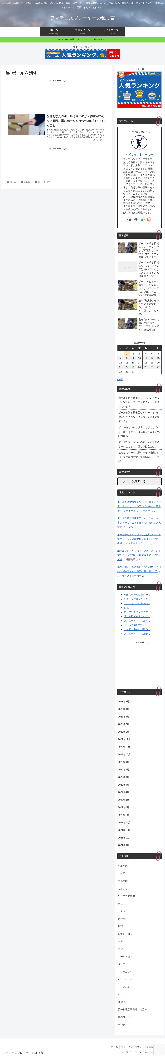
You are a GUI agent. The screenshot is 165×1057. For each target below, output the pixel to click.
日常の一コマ (125, 933)
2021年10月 (124, 837)
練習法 (121, 1002)
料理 (120, 926)
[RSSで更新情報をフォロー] (148, 219)
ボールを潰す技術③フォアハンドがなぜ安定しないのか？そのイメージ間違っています (139, 402)
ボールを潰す (125, 956)
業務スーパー (125, 1017)
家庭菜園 (123, 881)
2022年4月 (123, 792)
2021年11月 (124, 830)
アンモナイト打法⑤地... (137, 633)
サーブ (121, 964)
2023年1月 (123, 731)
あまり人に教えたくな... (137, 599)
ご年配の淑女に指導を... (137, 629)
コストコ (123, 911)
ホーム (114, 1047)
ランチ (121, 1024)
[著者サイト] (129, 219)
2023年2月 (123, 724)
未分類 (121, 873)
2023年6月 (123, 701)
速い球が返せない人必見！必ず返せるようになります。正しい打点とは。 (139, 444)
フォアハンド (125, 986)
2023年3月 (123, 716)
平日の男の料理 (126, 896)
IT (127, 527)
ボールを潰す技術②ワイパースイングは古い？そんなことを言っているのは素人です (139, 417)
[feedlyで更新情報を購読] (142, 219)
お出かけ (123, 865)
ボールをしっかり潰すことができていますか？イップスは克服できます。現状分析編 (139, 431)
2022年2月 (123, 807)
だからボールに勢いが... (137, 594)
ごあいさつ (124, 888)
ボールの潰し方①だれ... (137, 625)
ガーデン (123, 918)
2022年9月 (123, 762)
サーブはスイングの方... (137, 612)
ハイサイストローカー (139, 154)
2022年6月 (123, 777)
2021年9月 (123, 845)
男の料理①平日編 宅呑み (132, 1009)
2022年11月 (124, 746)
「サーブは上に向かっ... (137, 603)
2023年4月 (123, 709)
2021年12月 (124, 822)
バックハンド (125, 979)
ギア (120, 949)
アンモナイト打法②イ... (137, 620)
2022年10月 (124, 754)
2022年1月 (123, 815)
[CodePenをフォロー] (136, 219)
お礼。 (127, 607)
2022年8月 (123, 769)
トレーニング (125, 971)
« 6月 (120, 379)
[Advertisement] (56, 95)
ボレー (121, 994)
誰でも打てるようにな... (137, 616)
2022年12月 (124, 739)
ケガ (120, 941)
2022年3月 (123, 799)
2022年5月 (123, 784)
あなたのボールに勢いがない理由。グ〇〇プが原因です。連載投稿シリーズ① (139, 457)
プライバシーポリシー (132, 1047)
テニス (121, 903)
